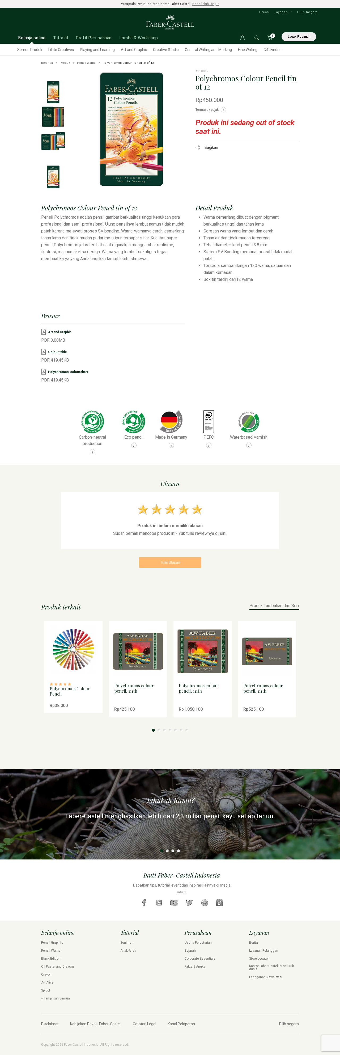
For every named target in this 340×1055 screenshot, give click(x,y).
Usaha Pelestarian (198, 942)
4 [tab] (170, 730)
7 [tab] (186, 730)
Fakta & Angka (195, 966)
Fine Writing (247, 50)
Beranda (47, 63)
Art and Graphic (134, 50)
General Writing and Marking (208, 50)
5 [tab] (175, 730)
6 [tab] (181, 730)
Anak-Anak (128, 950)
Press (264, 12)
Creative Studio (166, 50)
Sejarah (190, 950)
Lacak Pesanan (299, 37)
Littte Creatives (61, 50)
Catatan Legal (144, 1024)
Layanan (281, 12)
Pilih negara (307, 12)
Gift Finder (272, 50)
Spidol (45, 990)
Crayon (46, 974)
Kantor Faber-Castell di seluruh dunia (271, 967)
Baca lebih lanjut (205, 4)
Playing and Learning (97, 50)
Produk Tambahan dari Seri (274, 606)
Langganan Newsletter (265, 977)
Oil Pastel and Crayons (58, 966)
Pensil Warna (86, 63)
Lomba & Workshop (138, 37)
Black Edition (50, 958)
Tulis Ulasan (170, 562)
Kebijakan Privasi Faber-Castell (95, 1024)
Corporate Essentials (200, 958)
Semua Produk (29, 50)
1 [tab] (153, 730)
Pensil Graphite (52, 942)
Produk (65, 63)
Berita (253, 942)
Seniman (126, 942)
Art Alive (47, 982)
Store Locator (259, 958)
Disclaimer (50, 1024)
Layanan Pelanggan (263, 950)
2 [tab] (159, 730)
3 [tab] (164, 730)
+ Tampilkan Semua (55, 998)
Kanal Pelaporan (181, 1024)
